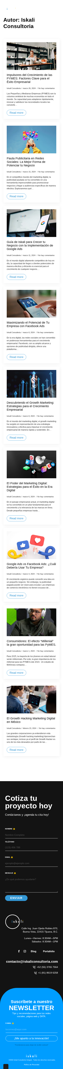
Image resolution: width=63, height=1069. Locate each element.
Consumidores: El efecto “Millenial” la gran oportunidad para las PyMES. (31, 642)
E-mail (10, 1023)
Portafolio (49, 951)
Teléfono (9, 842)
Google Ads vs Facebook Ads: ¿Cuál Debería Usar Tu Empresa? (31, 565)
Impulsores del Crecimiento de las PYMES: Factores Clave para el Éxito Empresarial (29, 78)
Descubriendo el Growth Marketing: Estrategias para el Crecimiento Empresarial (30, 406)
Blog (33, 951)
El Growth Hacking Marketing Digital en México (31, 720)
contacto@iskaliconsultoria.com (32, 961)
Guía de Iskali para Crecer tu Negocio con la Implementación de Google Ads (30, 245)
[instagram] (24, 951)
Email (9, 857)
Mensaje (10, 872)
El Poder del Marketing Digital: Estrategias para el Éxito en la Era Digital (29, 487)
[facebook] (19, 951)
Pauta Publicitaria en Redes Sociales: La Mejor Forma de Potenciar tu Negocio (26, 162)
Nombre (10, 828)
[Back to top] (55, 1061)
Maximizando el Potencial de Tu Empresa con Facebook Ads (28, 324)
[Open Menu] (58, 9)
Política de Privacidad (31, 1064)
